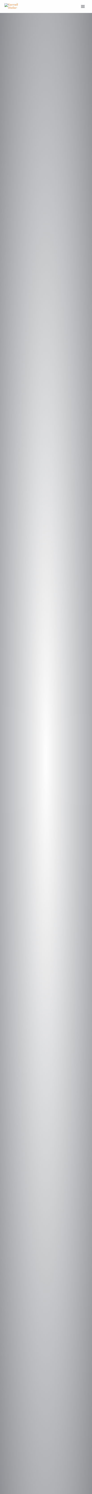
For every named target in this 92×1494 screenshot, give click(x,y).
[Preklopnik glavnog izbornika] (83, 6)
